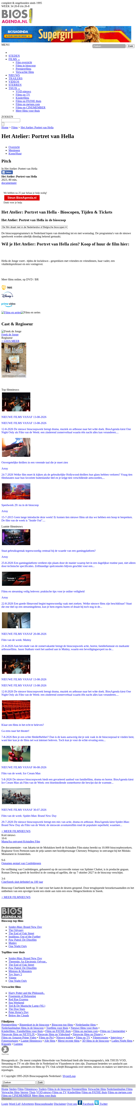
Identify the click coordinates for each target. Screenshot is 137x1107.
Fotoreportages (9, 1040)
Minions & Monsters (20, 971)
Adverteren (27, 1103)
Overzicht (14, 147)
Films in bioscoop (26, 65)
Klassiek (6, 1043)
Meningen (14, 150)
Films (14, 127)
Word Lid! (15, 1103)
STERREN (15, 84)
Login (4, 1103)
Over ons (72, 1103)
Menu (4, 1085)
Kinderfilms (22, 97)
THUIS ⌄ (14, 88)
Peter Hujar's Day (19, 1012)
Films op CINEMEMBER (30, 107)
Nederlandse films (85, 1024)
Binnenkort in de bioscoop (34, 1024)
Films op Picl (46, 1037)
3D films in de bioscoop (95, 1040)
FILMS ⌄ (14, 59)
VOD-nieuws (23, 91)
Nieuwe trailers (64, 1037)
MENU (5, 44)
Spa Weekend (16, 1002)
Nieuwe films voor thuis (84, 1027)
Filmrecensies (100, 1037)
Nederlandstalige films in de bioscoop (22, 1027)
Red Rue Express (18, 999)
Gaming (18, 1043)
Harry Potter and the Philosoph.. (27, 992)
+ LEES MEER (10, 340)
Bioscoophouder (44, 1103)
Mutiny (13, 942)
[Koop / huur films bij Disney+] (7, 297)
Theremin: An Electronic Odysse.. (28, 961)
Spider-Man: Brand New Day (25, 926)
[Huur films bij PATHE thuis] (6, 290)
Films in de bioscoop (59, 1089)
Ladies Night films (121, 1040)
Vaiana (12, 977)
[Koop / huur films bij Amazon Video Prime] (8, 306)
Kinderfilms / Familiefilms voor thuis (22, 1031)
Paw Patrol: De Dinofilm (23, 939)
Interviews (116, 1037)
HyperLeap (69, 1076)
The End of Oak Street (21, 933)
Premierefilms (23, 68)
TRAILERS (15, 78)
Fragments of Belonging (22, 996)
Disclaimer (60, 1103)
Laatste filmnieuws (31, 1040)
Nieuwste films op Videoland (53, 1034)
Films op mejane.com (28, 104)
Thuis (32, 1092)
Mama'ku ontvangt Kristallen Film (20, 841)
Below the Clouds (19, 1015)
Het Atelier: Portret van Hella (37, 127)
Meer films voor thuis (28, 110)
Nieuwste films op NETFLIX (18, 1034)
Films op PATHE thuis (28, 101)
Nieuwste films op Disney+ (88, 1034)
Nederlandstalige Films (120, 1089)
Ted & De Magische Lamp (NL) (27, 1005)
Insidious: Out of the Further (24, 936)
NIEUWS (14, 75)
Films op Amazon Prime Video (18, 1037)
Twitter (103, 1103)
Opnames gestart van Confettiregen (21, 863)
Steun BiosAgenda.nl (21, 197)
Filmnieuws (31, 1089)
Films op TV (23, 94)
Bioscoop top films (62, 1024)
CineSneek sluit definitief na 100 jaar (22, 881)
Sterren (24, 1092)
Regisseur (10, 336)
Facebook (88, 1103)
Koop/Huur (15, 153)
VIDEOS (14, 81)
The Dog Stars (17, 1008)
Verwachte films (25, 71)
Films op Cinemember (112, 1031)
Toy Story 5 (15, 974)
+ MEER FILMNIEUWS (16, 831)
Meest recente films (69, 1040)
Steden (13, 1089)
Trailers (42, 1089)
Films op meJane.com (85, 1031)
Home (4, 127)
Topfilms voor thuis (57, 1027)
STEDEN (14, 55)
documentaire (9, 182)
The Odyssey (16, 930)
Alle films (49, 1040)
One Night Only (18, 946)
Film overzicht (24, 62)
